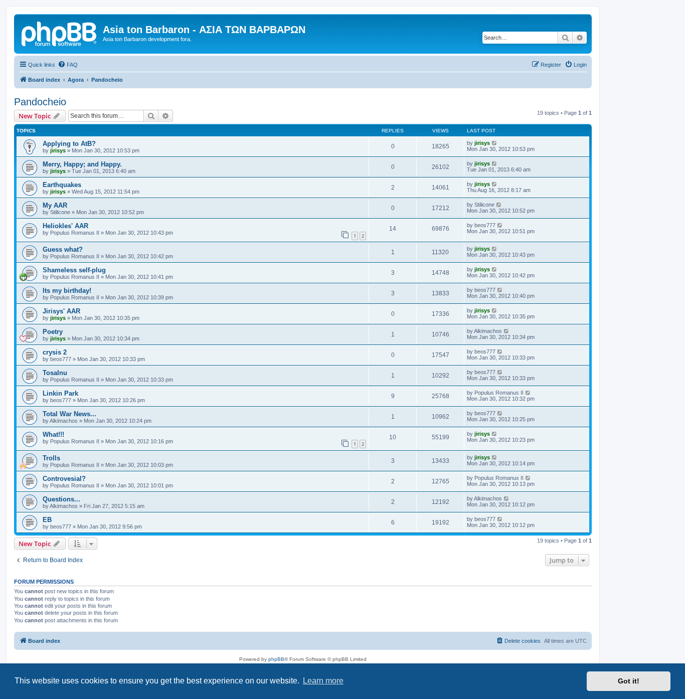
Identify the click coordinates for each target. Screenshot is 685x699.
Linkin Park (60, 393)
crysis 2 (55, 352)
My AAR (55, 205)
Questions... (61, 499)
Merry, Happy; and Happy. (82, 164)
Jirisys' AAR (61, 311)
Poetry (53, 331)
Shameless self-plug (74, 270)
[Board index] (60, 33)
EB (47, 519)
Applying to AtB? (69, 143)
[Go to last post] (494, 143)
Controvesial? (64, 478)
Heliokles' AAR (65, 226)
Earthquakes (62, 185)
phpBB (276, 659)
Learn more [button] (323, 680)
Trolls (51, 458)
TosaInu (55, 373)
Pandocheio (40, 101)
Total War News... (69, 414)
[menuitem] (68, 65)
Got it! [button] (628, 681)
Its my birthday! (67, 290)
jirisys (58, 150)
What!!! (53, 434)
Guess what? (63, 249)
